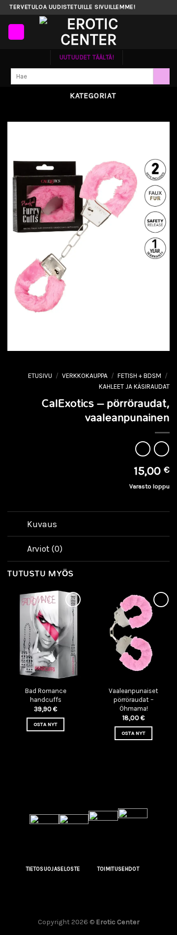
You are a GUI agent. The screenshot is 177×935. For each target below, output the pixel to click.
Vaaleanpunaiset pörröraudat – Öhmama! (133, 699)
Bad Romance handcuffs (45, 695)
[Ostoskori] (165, 32)
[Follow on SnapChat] (162, 7)
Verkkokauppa (85, 375)
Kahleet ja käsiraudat (134, 386)
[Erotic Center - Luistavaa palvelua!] (88, 32)
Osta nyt (46, 724)
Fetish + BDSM (139, 375)
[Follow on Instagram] (153, 7)
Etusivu (40, 375)
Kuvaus (42, 524)
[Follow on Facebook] (144, 7)
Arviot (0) (44, 549)
